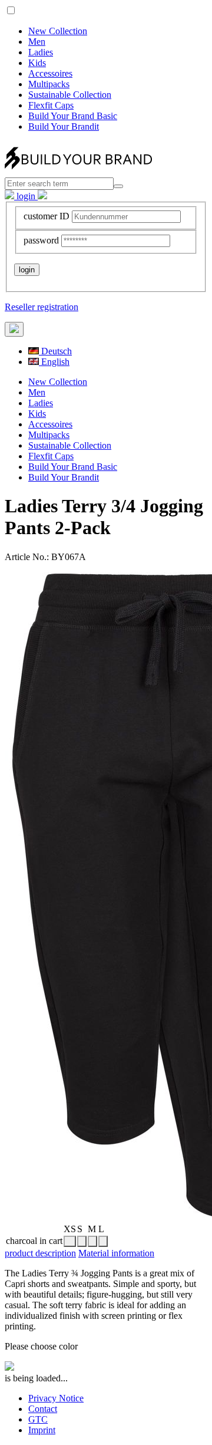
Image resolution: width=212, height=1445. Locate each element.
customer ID (46, 216)
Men (36, 42)
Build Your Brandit (63, 126)
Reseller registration (41, 307)
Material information (116, 1253)
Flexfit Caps (51, 105)
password (41, 240)
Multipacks (48, 84)
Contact (42, 1409)
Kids (37, 63)
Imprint (41, 1430)
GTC (38, 1419)
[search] (118, 186)
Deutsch (55, 351)
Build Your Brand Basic (72, 116)
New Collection (57, 31)
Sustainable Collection (69, 95)
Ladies (40, 52)
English (54, 362)
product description (40, 1253)
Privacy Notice (56, 1398)
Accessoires (50, 73)
